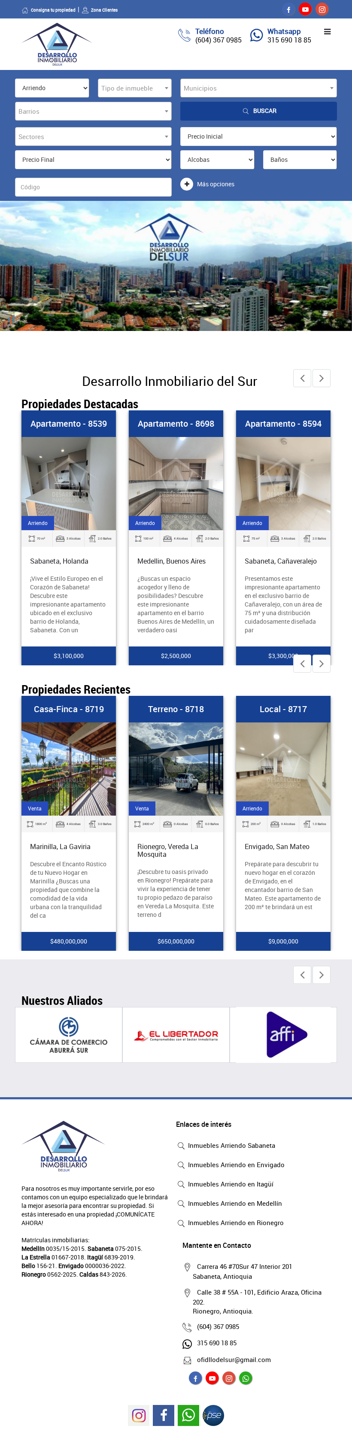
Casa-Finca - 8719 (69, 709)
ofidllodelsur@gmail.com (234, 1359)
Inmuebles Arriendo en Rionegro (235, 1222)
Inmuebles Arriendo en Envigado (235, 1164)
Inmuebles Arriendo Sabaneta (230, 1145)
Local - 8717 (283, 709)
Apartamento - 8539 (68, 423)
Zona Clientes (104, 10)
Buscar (264, 110)
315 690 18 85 (289, 40)
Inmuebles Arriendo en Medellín (234, 1203)
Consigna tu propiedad (53, 10)
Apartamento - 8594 (283, 423)
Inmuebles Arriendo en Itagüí (229, 1184)
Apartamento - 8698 (176, 423)
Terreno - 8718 (176, 709)
